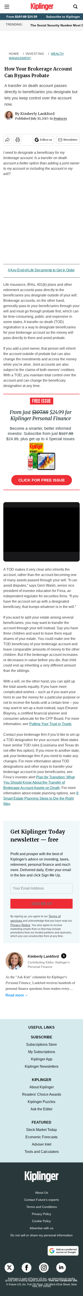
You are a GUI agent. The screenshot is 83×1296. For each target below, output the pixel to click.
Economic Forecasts (41, 1141)
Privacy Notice (20, 925)
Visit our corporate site (62, 1284)
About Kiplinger (41, 1091)
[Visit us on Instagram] (44, 1272)
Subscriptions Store (41, 1049)
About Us (41, 1197)
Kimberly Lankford (37, 113)
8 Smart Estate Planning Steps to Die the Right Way (40, 798)
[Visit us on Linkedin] (61, 1272)
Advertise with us (41, 1232)
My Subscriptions (41, 1056)
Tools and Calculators (42, 1156)
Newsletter (70, 139)
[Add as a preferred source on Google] (63, 1255)
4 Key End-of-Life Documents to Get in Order (41, 270)
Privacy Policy (41, 1218)
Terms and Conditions (41, 1211)
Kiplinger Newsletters (41, 1071)
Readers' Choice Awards (41, 1099)
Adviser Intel (41, 1149)
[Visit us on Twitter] (9, 1272)
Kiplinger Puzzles (41, 1106)
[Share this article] (7, 140)
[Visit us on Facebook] (26, 1272)
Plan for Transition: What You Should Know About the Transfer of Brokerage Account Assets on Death (39, 782)
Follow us (46, 139)
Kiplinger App (41, 1063)
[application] (41, 528)
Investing (35, 53)
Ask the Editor (41, 1113)
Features (60, 118)
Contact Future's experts (41, 1204)
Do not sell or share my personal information (41, 1239)
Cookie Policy (41, 1225)
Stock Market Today (41, 1134)
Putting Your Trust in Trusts (50, 724)
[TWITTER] (65, 956)
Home (14, 53)
